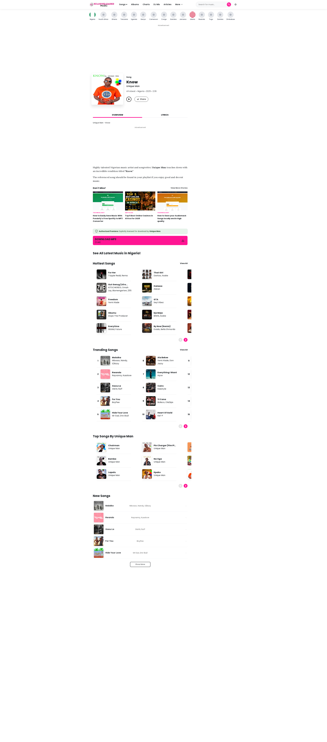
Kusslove (127, 375)
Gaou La (116, 385)
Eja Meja (158, 312)
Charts (146, 4)
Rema (125, 275)
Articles (167, 4)
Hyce (160, 375)
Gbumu (112, 312)
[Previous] (180, 340)
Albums (135, 4)
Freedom (113, 299)
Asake (165, 275)
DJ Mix (157, 4)
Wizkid (111, 329)
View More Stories (179, 188)
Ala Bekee (162, 357)
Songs (122, 4)
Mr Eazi (115, 415)
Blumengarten (119, 290)
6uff (120, 388)
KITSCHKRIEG (114, 287)
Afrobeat (131, 91)
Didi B (114, 388)
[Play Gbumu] (101, 314)
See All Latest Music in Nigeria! (117, 253)
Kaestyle (161, 388)
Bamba (112, 458)
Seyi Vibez (159, 302)
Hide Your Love (120, 412)
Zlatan (157, 289)
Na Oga (158, 458)
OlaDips (169, 402)
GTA (156, 299)
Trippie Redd (114, 275)
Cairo (160, 385)
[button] (235, 4)
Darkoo (157, 275)
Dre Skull (124, 415)
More (177, 4)
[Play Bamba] (101, 460)
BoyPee (116, 402)
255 (129, 290)
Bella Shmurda (168, 329)
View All (184, 263)
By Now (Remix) (162, 326)
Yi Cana (161, 399)
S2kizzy (115, 363)
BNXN (156, 315)
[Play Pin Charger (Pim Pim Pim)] (147, 447)
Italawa (158, 286)
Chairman (113, 445)
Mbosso (116, 360)
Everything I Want (167, 372)
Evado (157, 329)
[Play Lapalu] (101, 474)
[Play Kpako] (147, 474)
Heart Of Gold (164, 412)
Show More (140, 564)
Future (118, 329)
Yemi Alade (113, 302)
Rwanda (116, 372)
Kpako (157, 472)
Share (143, 99)
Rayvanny (117, 375)
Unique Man (133, 86)
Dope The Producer (118, 315)
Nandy (124, 360)
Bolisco (161, 402)
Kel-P (160, 415)
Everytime (113, 326)
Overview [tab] (117, 114)
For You (116, 399)
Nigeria (140, 91)
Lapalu (112, 472)
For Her (112, 272)
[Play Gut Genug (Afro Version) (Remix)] (101, 288)
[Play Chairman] (101, 447)
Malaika (116, 357)
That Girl (158, 272)
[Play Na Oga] (147, 460)
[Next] (186, 340)
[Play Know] (128, 99)
